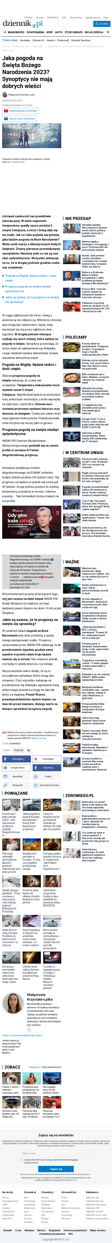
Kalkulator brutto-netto (96, 1215)
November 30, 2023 (20, 587)
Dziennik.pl (30, 1192)
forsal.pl (40, 17)
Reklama (29, 1230)
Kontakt (7, 1230)
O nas (18, 1230)
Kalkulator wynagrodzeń (97, 1218)
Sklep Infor (7, 1218)
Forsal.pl (6, 1208)
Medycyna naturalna (70, 1208)
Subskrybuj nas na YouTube (23, 110)
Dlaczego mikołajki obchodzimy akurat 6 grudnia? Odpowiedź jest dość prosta (11, 862)
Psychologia (66, 1215)
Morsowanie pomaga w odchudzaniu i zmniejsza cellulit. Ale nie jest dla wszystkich (51, 939)
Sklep (105, 17)
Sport (26, 1211)
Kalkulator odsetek (94, 1211)
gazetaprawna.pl (93, 17)
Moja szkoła (46, 1208)
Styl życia (65, 1218)
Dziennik (5, 46)
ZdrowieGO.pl (76, 17)
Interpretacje (8, 1215)
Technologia (29, 1201)
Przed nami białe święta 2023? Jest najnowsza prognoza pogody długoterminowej (11, 824)
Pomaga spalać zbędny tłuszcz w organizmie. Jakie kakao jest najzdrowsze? (52, 861)
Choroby (65, 1211)
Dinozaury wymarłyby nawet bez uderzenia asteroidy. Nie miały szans (10, 974)
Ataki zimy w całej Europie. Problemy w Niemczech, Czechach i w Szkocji (10, 937)
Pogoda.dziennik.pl (21, 46)
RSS (70, 1234)
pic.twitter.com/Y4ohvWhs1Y (24, 584)
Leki (63, 1204)
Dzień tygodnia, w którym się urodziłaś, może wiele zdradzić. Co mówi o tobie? (31, 937)
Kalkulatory (92, 1192)
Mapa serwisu (97, 1230)
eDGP (4, 1204)
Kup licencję (41, 738)
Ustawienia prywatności (52, 1234)
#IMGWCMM (25, 580)
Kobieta (44, 1197)
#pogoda (49, 577)
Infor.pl (5, 1197)
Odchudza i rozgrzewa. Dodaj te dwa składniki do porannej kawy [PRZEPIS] (51, 898)
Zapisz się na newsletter (22, 118)
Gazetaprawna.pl (10, 1201)
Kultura (44, 1222)
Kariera (41, 1230)
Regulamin (54, 1230)
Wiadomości (29, 1208)
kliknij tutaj (72, 1180)
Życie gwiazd (47, 1211)
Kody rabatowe (48, 1201)
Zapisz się (56, 1169)
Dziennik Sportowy (80, 40)
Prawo (64, 1197)
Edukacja (45, 1204)
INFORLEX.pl (52, 17)
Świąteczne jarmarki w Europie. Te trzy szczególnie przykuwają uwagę (32, 861)
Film (43, 1215)
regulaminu (58, 1160)
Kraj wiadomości (52, 1067)
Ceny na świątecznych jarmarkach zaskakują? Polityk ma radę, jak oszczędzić (52, 821)
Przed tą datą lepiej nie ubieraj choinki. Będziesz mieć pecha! (31, 896)
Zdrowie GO (38, 40)
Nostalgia (25, 40)
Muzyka (45, 1218)
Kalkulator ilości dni (94, 1201)
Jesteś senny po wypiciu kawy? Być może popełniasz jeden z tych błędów (11, 1046)
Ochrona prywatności (75, 1230)
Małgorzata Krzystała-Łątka (22, 95)
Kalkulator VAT (92, 1208)
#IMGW (14, 580)
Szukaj (104, 23)
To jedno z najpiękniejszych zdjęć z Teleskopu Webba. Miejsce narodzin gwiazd (51, 977)
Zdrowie (28, 1215)
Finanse (64, 1201)
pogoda (18, 750)
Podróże (28, 1218)
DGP (64, 17)
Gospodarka (29, 1204)
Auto (26, 1197)
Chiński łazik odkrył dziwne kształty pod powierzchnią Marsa (31, 972)
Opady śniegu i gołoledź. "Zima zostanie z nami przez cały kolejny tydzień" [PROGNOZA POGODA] (11, 901)
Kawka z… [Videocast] (58, 40)
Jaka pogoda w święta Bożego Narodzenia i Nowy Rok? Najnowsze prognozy (31, 821)
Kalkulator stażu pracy (96, 1204)
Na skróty (7, 1192)
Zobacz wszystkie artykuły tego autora (22, 1035)
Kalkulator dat (92, 1197)
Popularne (34, 1067)
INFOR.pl (29, 17)
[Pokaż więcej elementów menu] (108, 32)
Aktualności (38, 46)
